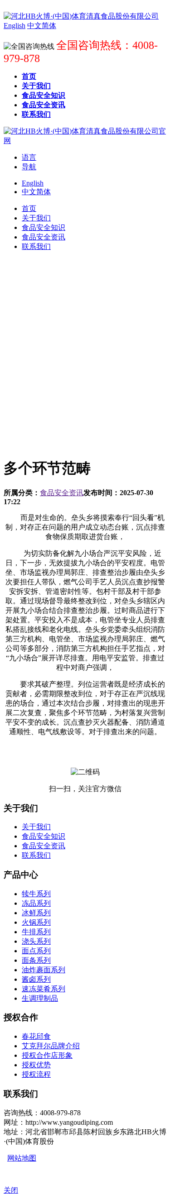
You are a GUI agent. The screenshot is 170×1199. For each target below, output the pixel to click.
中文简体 (36, 192)
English (33, 183)
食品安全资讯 (61, 493)
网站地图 (21, 1158)
